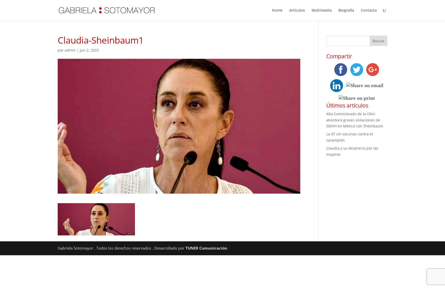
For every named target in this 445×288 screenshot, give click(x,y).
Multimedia (322, 11)
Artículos (297, 11)
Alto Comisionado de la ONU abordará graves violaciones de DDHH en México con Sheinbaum (354, 120)
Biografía (346, 11)
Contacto (369, 11)
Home (277, 11)
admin (70, 50)
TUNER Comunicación (206, 248)
